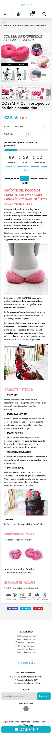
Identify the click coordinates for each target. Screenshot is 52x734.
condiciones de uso (26, 649)
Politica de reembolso (26, 639)
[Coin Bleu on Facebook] (26, 708)
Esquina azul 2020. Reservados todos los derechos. (25, 721)
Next (48, 92)
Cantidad (8, 134)
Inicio (3, 22)
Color (6, 126)
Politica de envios (26, 646)
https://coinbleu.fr (26, 725)
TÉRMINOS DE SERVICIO (26, 642)
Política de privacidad (26, 636)
